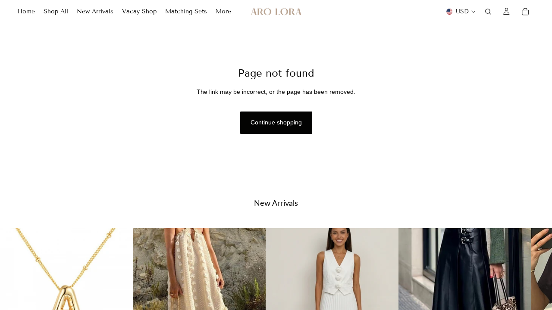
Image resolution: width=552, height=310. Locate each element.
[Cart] (525, 11)
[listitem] (223, 12)
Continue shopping (276, 122)
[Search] (488, 11)
